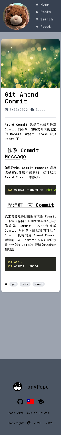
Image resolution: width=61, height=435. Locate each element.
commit (39, 284)
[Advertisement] (30, 329)
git (14, 284)
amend (25, 284)
